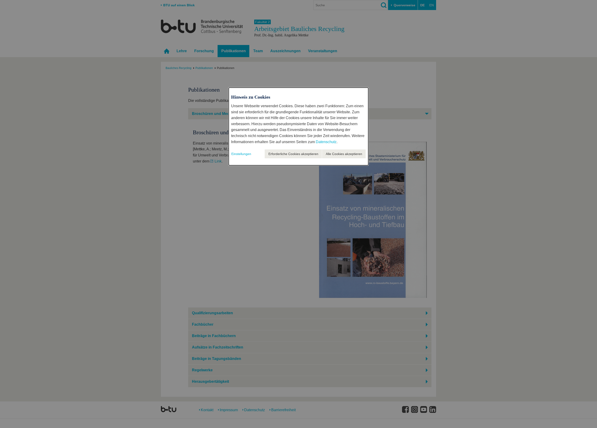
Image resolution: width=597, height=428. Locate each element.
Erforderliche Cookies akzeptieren (293, 154)
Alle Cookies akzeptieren (344, 154)
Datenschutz (326, 142)
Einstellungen (241, 154)
